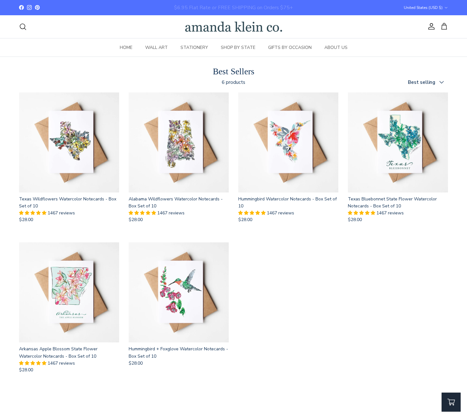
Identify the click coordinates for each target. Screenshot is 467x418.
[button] (33, 213)
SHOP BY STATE (238, 47)
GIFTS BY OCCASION (290, 47)
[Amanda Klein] (233, 27)
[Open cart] (451, 402)
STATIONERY (194, 47)
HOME (126, 47)
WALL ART (156, 47)
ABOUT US (336, 47)
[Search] (23, 26)
